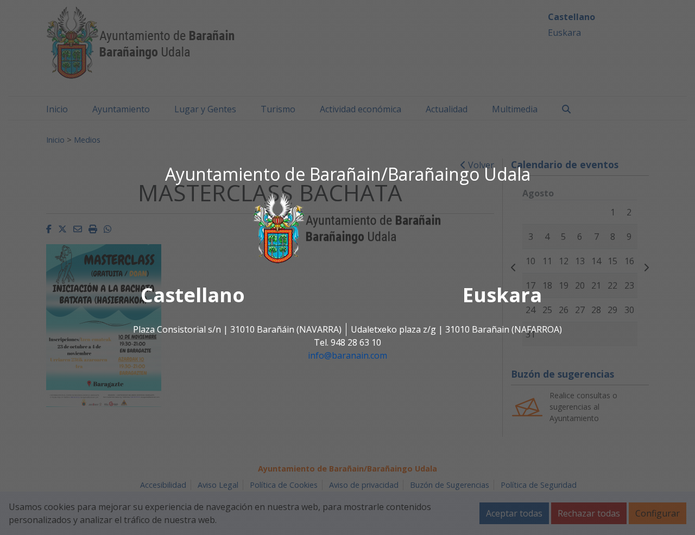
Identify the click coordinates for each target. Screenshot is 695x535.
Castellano (193, 295)
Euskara (502, 295)
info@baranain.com (347, 356)
